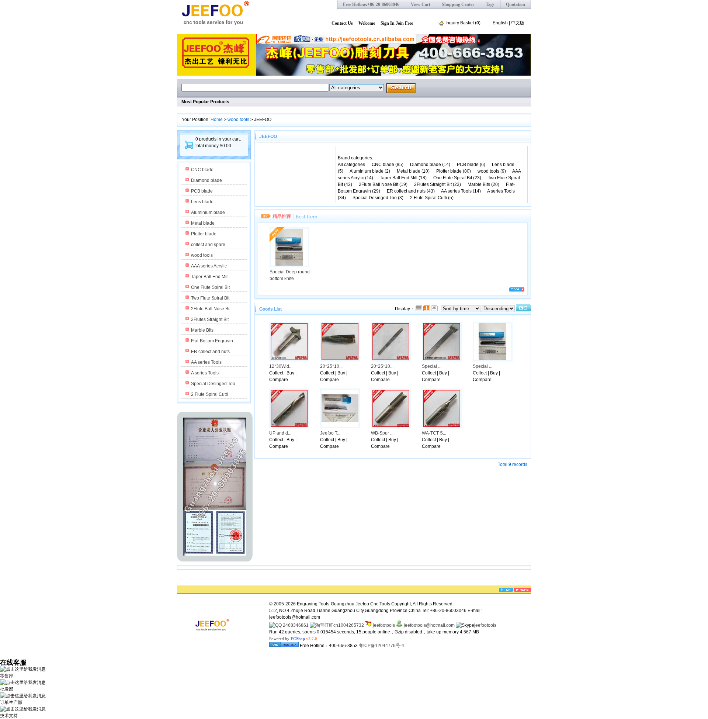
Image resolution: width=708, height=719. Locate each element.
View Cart (420, 4)
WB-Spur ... (382, 433)
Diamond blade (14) (430, 164)
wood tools (238, 119)
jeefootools (383, 625)
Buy (290, 373)
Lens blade (202, 201)
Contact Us (342, 23)
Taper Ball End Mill (210, 276)
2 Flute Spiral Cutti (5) (432, 197)
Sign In (388, 23)
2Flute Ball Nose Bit (210, 308)
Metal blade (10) (413, 171)
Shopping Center (458, 4)
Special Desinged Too (213, 383)
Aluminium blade (208, 212)
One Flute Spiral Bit (210, 287)
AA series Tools (206, 362)
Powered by (293, 638)
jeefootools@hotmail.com (429, 625)
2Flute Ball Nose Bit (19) (383, 184)
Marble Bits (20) (483, 184)
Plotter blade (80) (453, 171)
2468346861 (295, 625)
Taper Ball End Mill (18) (403, 177)
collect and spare (208, 244)
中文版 (517, 22)
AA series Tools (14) (461, 191)
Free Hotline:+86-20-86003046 (371, 4)
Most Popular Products (205, 101)
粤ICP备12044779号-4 (381, 645)
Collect (276, 373)
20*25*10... (331, 366)
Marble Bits (202, 330)
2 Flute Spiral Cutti (209, 394)
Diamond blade (206, 180)
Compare (278, 379)
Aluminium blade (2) (370, 171)
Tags (490, 4)
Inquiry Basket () (462, 22)
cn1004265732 (348, 625)
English (500, 22)
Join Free (404, 23)
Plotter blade (203, 233)
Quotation (515, 4)
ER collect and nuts (210, 351)
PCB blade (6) (471, 164)
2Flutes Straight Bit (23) (437, 184)
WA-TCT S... (434, 433)
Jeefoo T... (330, 433)
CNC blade (202, 169)
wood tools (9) (492, 171)
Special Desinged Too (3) (378, 197)
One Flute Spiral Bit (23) (457, 177)
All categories (352, 164)
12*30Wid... (280, 366)
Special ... (431, 366)
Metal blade (203, 223)
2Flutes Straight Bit (210, 319)
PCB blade (202, 191)
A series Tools (205, 373)
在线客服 (13, 662)
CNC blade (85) (387, 164)
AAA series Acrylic (209, 266)
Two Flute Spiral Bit (210, 298)
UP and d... (280, 433)
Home (217, 119)
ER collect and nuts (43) (411, 191)
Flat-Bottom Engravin (212, 340)
